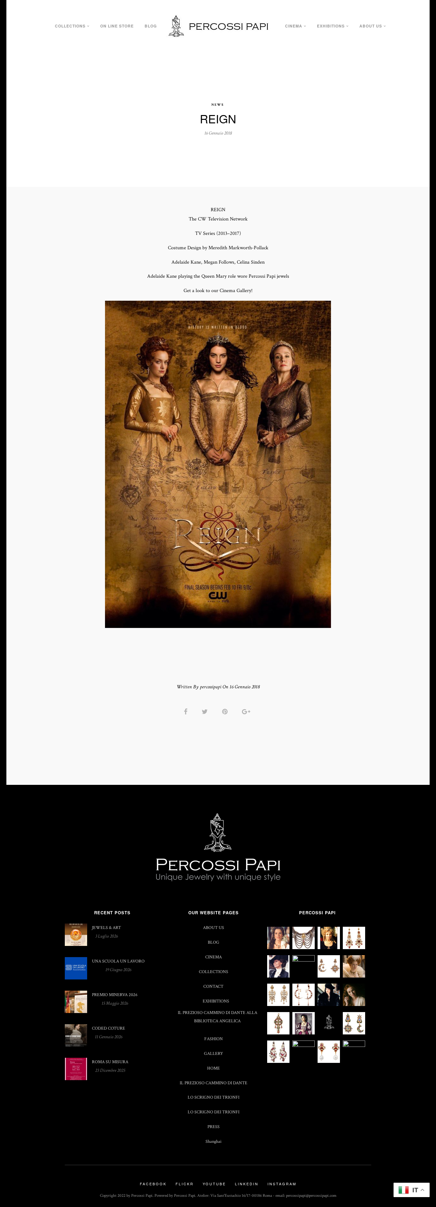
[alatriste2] (354, 1005)
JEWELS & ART (106, 928)
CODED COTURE (108, 1028)
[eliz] (303, 960)
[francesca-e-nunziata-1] (278, 976)
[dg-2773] (354, 1045)
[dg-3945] (354, 1033)
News (217, 105)
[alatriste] (303, 1033)
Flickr (185, 1183)
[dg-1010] (278, 1005)
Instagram (282, 1183)
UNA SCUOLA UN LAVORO (118, 961)
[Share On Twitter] (205, 711)
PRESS (213, 1127)
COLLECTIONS (70, 26)
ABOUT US (370, 26)
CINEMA (293, 26)
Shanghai (214, 1141)
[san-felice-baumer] (278, 948)
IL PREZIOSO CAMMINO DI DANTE (213, 1083)
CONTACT (213, 986)
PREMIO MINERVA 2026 (115, 995)
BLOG (151, 26)
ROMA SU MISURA (110, 1062)
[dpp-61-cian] (329, 976)
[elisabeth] (354, 976)
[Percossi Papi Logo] (329, 1031)
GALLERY (213, 1053)
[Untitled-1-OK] (278, 1061)
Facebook (153, 1183)
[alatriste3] (278, 1033)
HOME (213, 1068)
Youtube (214, 1183)
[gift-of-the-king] (354, 948)
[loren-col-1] (303, 948)
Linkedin (247, 1183)
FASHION (213, 1039)
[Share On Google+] (247, 711)
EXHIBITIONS (331, 26)
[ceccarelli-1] (329, 1005)
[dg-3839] (303, 1005)
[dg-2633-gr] (329, 1061)
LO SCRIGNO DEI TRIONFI (213, 1097)
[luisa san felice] (329, 948)
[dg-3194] (303, 1045)
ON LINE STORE (117, 26)
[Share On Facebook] (187, 711)
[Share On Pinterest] (226, 711)
